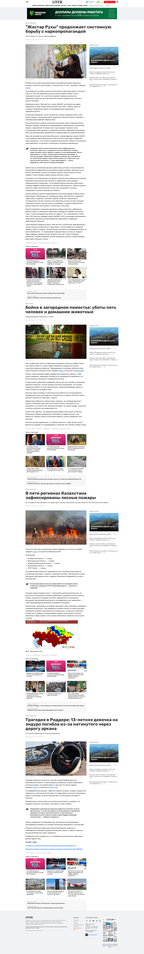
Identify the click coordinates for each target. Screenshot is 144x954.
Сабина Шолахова (30, 736)
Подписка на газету (110, 2)
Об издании (76, 920)
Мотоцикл (38, 852)
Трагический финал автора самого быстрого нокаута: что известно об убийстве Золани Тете (54, 479)
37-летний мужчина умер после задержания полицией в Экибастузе (51, 845)
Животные (39, 428)
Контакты (76, 926)
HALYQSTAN (53, 787)
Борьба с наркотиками (31, 242)
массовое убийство (65, 428)
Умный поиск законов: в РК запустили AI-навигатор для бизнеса (46, 903)
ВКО (27, 852)
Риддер (49, 852)
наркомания (54, 242)
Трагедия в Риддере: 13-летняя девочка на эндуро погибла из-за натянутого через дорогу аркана (55, 705)
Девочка (32, 852)
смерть (44, 852)
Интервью (57, 5)
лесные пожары (36, 655)
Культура (74, 5)
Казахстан (28, 655)
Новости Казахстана (38, 5)
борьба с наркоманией (44, 242)
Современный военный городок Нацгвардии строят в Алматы (45, 710)
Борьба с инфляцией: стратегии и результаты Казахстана (44, 297)
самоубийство (46, 428)
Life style (64, 5)
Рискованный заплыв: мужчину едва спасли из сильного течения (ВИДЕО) (49, 483)
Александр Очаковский (32, 39)
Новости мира (49, 5)
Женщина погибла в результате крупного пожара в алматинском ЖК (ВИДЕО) (54, 849)
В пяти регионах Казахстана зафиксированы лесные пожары (45, 907)
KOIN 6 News (79, 370)
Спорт (69, 5)
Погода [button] (108, 5)
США (33, 428)
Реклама (75, 921)
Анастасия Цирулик (31, 320)
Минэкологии (45, 655)
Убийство (28, 428)
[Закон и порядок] (90, 2)
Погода (93, 58)
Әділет (86, 5)
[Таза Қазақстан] (99, 2)
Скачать (104, 944)
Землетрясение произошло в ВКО (99, 68)
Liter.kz (28, 88)
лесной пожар (53, 655)
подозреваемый (55, 428)
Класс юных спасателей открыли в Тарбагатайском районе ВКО (46, 293)
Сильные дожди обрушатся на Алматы (102, 61)
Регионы (80, 5)
